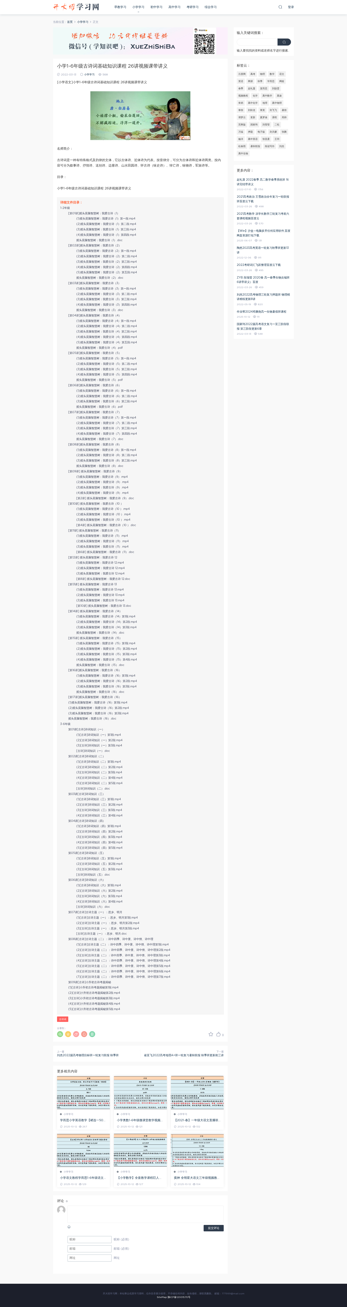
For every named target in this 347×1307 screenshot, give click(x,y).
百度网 (242, 74)
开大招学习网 (76, 7)
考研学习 (193, 7)
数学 (272, 74)
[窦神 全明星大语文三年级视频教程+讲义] (197, 1150)
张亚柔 (266, 139)
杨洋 (240, 139)
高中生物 (243, 153)
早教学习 (120, 7)
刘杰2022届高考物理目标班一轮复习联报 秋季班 (88, 1055)
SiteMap (162, 1297)
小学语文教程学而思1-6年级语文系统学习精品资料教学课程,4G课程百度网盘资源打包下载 (83, 1178)
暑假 (284, 110)
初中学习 (156, 7)
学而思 (271, 81)
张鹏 (284, 132)
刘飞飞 (273, 110)
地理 (264, 103)
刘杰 (281, 146)
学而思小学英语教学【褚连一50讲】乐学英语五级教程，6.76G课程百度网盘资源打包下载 (82, 1120)
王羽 (277, 139)
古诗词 (62, 1019)
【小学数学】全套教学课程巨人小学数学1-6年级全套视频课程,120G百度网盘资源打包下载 (139, 1178)
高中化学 (253, 103)
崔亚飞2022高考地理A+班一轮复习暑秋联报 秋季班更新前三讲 (184, 1055)
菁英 (262, 110)
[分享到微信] (60, 1034)
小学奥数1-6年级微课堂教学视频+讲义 (138, 1120)
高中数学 (267, 96)
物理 (262, 74)
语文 (281, 74)
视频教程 (243, 96)
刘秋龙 (251, 110)
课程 (274, 117)
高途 (279, 96)
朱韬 (240, 103)
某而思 (263, 88)
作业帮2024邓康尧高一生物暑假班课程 (261, 311)
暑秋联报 (255, 146)
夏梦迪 (263, 117)
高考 (252, 74)
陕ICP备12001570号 (179, 1297)
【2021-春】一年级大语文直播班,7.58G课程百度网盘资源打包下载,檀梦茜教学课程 (196, 1120)
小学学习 (138, 7)
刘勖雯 (275, 88)
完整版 (242, 124)
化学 (255, 96)
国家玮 (254, 124)
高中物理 (277, 103)
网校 (281, 81)
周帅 (284, 117)
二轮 (277, 124)
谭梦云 (242, 117)
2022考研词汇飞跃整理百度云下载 (259, 265)
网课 (250, 81)
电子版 (261, 132)
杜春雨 (242, 146)
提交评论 (213, 1228)
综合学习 (211, 7)
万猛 (240, 132)
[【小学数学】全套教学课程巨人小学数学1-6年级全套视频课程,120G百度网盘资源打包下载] (140, 1150)
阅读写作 (270, 146)
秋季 (260, 81)
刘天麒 (273, 132)
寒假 (240, 110)
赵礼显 (251, 88)
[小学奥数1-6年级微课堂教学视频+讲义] (140, 1092)
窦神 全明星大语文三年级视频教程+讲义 (197, 1178)
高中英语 (253, 139)
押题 (250, 132)
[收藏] (211, 1034)
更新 (252, 117)
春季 (240, 88)
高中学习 (174, 7)
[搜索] (280, 7)
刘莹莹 (266, 124)
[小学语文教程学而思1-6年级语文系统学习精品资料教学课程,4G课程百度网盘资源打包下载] (83, 1150)
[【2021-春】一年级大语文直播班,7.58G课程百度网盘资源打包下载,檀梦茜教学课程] (197, 1092)
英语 (240, 81)
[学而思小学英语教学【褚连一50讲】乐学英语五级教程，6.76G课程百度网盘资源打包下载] (83, 1092)
